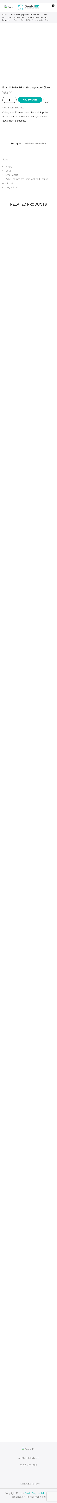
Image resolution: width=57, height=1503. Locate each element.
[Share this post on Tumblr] (37, 131)
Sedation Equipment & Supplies (25, 15)
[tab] (17, 144)
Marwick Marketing (35, 1496)
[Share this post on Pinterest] (31, 131)
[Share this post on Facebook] (20, 131)
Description (16, 143)
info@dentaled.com (28, 1458)
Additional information (35, 143)
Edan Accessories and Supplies (32, 112)
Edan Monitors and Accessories (19, 116)
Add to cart (30, 100)
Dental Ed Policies (30, 1483)
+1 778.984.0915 (28, 1464)
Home (4, 15)
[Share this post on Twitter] (25, 131)
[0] (50, 7)
